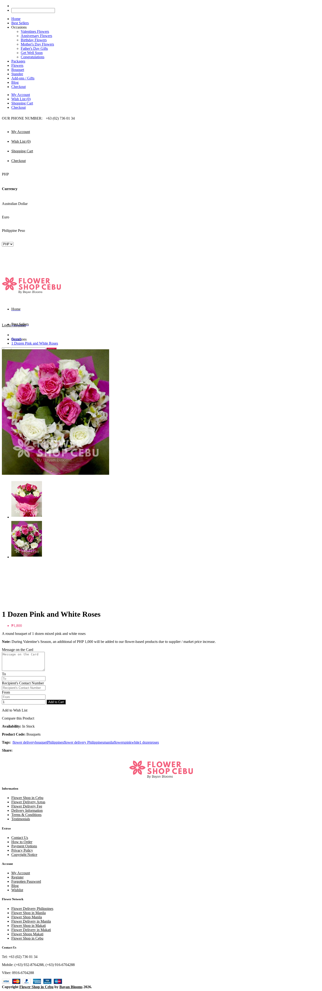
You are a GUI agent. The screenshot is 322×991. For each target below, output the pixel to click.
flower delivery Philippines (84, 742)
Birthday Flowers (34, 40)
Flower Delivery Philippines (32, 909)
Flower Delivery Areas (28, 802)
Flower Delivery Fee (26, 806)
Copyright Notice (24, 855)
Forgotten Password (26, 881)
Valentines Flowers (35, 31)
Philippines (55, 742)
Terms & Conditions (26, 815)
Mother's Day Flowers (37, 44)
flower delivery (23, 742)
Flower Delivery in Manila (31, 921)
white (135, 742)
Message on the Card (17, 650)
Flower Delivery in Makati (31, 930)
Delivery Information (27, 810)
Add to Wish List (14, 710)
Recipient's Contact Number (23, 683)
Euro (5, 217)
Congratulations (32, 57)
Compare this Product (18, 718)
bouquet (41, 742)
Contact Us (19, 838)
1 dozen (145, 742)
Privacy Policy (22, 850)
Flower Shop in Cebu (27, 798)
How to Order (21, 842)
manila (109, 742)
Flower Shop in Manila (28, 913)
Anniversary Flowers (36, 36)
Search (16, 339)
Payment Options (24, 846)
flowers (119, 742)
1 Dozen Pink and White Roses (34, 343)
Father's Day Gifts (34, 48)
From (6, 692)
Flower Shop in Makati (28, 926)
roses (155, 742)
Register (17, 877)
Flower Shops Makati (27, 934)
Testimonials (20, 819)
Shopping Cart (22, 103)
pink (128, 742)
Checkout (18, 107)
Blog (15, 886)
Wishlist (17, 890)
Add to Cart (56, 702)
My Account (20, 95)
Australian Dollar (15, 204)
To (4, 674)
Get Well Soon (32, 53)
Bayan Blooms (71, 987)
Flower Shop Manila (26, 917)
